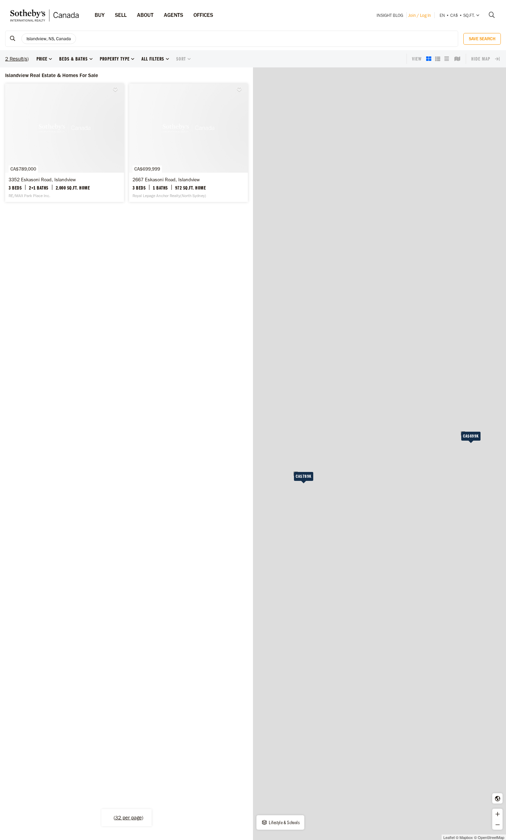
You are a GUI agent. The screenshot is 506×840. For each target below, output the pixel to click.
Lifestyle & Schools (284, 822)
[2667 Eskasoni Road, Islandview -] (188, 143)
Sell (121, 15)
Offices (203, 15)
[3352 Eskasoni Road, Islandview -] (64, 143)
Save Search (482, 38)
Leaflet (449, 837)
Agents (173, 15)
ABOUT (145, 15)
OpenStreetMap (491, 837)
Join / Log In (419, 15)
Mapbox (466, 837)
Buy (100, 15)
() (128, 818)
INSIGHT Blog (390, 15)
